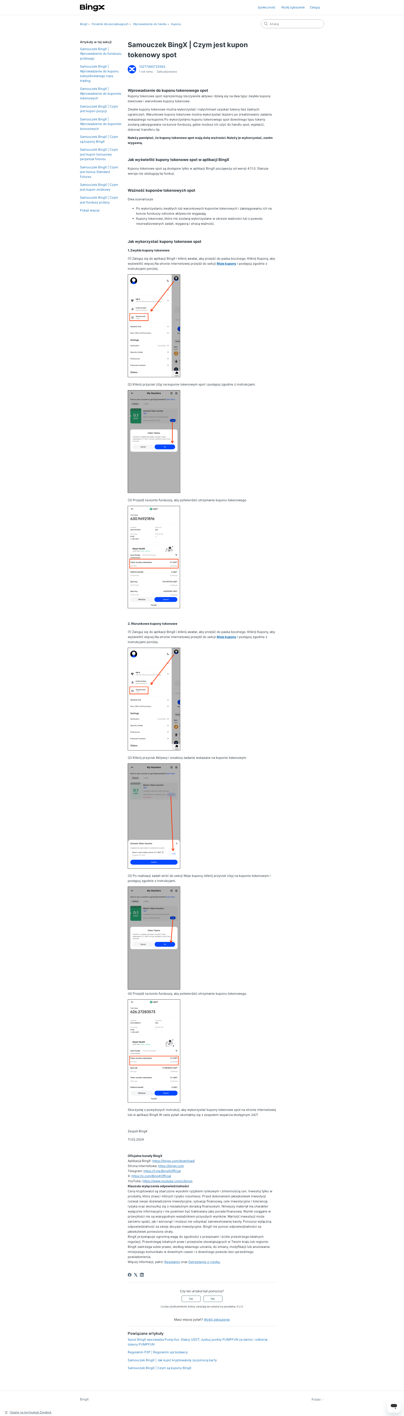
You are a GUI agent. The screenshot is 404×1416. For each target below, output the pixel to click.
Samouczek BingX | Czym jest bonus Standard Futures (99, 172)
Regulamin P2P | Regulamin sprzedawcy (158, 1352)
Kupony (176, 24)
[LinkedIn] (142, 1275)
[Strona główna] (92, 7)
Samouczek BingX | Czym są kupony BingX (99, 139)
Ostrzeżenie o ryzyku (204, 1262)
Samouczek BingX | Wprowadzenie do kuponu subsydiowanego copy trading (99, 73)
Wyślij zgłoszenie (293, 7)
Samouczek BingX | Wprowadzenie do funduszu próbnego (100, 53)
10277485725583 (152, 67)
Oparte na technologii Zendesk (31, 1412)
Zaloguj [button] (315, 7)
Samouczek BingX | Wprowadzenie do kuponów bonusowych (100, 124)
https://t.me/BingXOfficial (162, 1171)
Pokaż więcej (90, 210)
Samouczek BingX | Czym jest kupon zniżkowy (99, 187)
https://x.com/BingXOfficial (151, 1176)
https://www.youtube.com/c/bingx (167, 1181)
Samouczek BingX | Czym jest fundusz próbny (99, 199)
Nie (213, 1298)
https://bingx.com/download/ (173, 1161)
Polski (317, 1399)
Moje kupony (226, 264)
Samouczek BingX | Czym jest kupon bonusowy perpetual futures (99, 154)
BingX (83, 24)
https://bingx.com (171, 1166)
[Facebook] (130, 1275)
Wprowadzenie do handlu (150, 24)
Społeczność (266, 7)
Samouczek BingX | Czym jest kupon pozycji (99, 108)
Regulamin (172, 1262)
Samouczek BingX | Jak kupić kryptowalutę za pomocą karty (172, 1360)
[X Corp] (136, 1275)
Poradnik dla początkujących (110, 24)
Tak (191, 1298)
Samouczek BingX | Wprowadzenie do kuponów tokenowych (100, 93)
